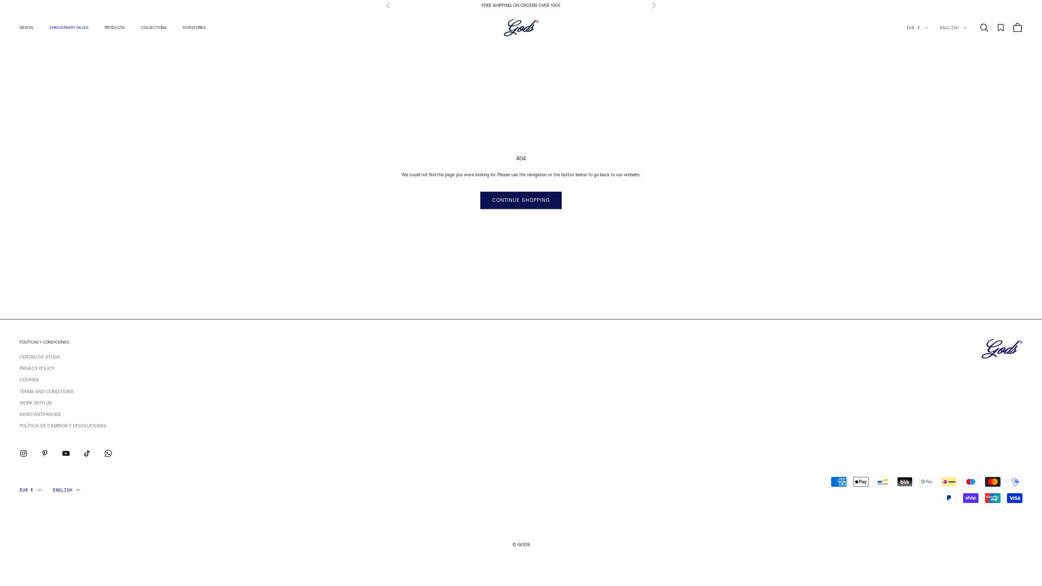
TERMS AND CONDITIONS (46, 391)
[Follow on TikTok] (87, 453)
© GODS (521, 544)
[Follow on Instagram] (24, 453)
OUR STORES (194, 27)
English (949, 28)
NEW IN (26, 27)
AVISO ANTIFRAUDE (40, 414)
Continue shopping (521, 200)
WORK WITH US (36, 403)
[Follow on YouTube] (66, 453)
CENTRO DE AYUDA (40, 357)
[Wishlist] (1001, 27)
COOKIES (29, 380)
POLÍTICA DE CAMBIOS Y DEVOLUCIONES (63, 426)
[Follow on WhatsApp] (108, 453)
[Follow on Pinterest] (45, 453)
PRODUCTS (115, 27)
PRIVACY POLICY (37, 368)
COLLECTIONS (153, 27)
